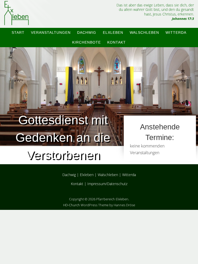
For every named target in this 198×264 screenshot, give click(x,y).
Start (18, 32)
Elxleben (113, 32)
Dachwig (86, 32)
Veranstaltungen (51, 32)
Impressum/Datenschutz (107, 183)
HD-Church (71, 205)
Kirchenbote (86, 42)
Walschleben (144, 32)
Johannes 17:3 (183, 18)
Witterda (176, 32)
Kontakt (116, 42)
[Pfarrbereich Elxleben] (16, 20)
